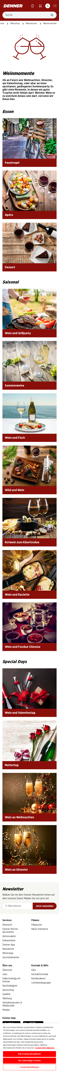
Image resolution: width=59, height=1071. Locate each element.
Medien (6, 1010)
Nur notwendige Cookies (29, 1061)
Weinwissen (31, 23)
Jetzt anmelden (44, 906)
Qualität (6, 994)
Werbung (7, 998)
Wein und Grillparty (18, 333)
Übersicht (7, 925)
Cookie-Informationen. (45, 1048)
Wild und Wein (14, 490)
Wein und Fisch (15, 437)
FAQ (33, 970)
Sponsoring (8, 990)
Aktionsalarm (9, 936)
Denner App (8, 945)
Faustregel (12, 162)
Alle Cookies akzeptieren (29, 1054)
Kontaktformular (39, 974)
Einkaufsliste (8, 940)
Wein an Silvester (16, 869)
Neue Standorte (39, 929)
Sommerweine (14, 385)
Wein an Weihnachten (19, 817)
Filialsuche (36, 925)
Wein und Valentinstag (20, 712)
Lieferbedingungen (41, 983)
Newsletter (8, 949)
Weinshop (15, 23)
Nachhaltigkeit (9, 986)
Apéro (9, 214)
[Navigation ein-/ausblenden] (55, 5)
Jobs (4, 974)
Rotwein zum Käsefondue (22, 542)
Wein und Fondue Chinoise (22, 646)
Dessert (10, 267)
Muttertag (11, 765)
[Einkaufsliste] (32, 5)
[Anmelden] (47, 5)
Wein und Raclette (17, 594)
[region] (29, 1047)
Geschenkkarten (10, 957)
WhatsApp (7, 953)
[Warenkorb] (40, 5)
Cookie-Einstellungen (29, 1067)
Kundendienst (38, 978)
